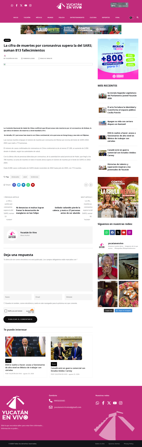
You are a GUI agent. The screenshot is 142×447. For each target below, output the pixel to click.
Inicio (15, 17)
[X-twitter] (21, 5)
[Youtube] (26, 5)
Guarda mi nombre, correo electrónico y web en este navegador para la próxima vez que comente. (41, 303)
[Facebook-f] (16, 5)
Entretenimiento (77, 17)
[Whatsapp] (12, 5)
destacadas (15, 177)
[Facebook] (112, 232)
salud (25, 177)
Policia (61, 17)
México (39, 17)
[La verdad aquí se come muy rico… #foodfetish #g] (128, 294)
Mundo (50, 17)
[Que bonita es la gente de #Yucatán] (107, 266)
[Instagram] (30, 5)
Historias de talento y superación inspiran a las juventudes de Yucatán (119, 167)
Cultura (93, 17)
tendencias (34, 177)
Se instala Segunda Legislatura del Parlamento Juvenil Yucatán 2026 (122, 96)
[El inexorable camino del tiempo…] (128, 266)
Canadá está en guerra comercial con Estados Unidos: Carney (68, 369)
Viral (117, 17)
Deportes (106, 17)
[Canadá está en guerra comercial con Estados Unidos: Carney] (66, 349)
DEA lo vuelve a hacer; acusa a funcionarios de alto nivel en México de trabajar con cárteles (25, 367)
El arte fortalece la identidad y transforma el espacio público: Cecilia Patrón (121, 110)
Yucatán (27, 17)
